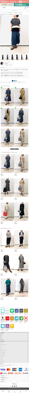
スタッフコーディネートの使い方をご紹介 (26, 314)
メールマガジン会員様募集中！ (12, 321)
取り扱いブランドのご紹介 (21, 313)
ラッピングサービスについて (12, 329)
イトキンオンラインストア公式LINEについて (12, 314)
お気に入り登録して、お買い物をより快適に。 (26, 322)
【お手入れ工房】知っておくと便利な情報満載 (7, 329)
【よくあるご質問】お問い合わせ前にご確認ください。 (3, 329)
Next (28, 34)
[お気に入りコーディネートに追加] (13, 105)
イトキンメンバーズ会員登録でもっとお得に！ (21, 322)
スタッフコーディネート (4, 12)
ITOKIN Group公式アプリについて (7, 313)
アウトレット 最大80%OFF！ (7, 321)
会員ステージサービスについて (17, 313)
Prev (0, 34)
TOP (1, 12)
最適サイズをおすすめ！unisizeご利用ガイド (3, 322)
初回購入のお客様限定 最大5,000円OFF (3, 314)
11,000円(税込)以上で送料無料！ (16, 321)
